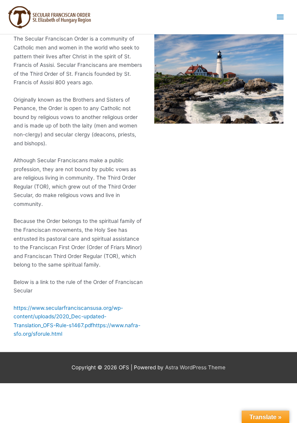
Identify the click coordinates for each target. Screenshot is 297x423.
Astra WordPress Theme (195, 367)
